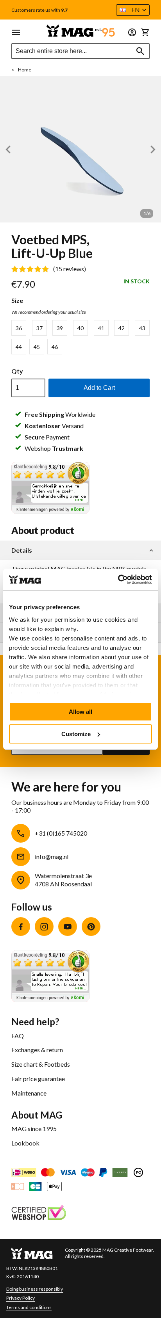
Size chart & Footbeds (40, 1064)
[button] (133, 10)
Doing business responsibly (34, 1289)
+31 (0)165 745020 (61, 833)
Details (21, 550)
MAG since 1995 (34, 1128)
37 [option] (39, 328)
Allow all (80, 711)
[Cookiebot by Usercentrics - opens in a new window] (118, 580)
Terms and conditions (29, 1307)
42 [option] (121, 328)
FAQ (17, 1035)
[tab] (80, 550)
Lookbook (25, 1143)
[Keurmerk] (38, 1214)
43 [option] (142, 328)
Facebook (20, 926)
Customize (76, 734)
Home (24, 70)
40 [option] (80, 328)
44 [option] (19, 346)
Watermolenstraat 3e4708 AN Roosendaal (63, 880)
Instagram (44, 926)
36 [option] (19, 328)
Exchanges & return (37, 1049)
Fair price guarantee (38, 1078)
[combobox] (80, 51)
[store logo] (80, 30)
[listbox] (80, 337)
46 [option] (55, 346)
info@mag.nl (51, 856)
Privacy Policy (20, 1298)
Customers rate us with (39, 10)
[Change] (132, 32)
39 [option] (60, 328)
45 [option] (37, 346)
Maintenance (29, 1093)
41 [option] (101, 328)
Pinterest (91, 926)
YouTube (67, 926)
